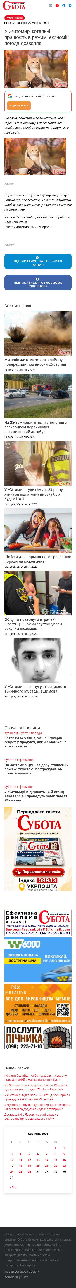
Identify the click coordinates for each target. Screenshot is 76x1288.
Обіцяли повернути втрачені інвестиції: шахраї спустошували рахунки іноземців (33, 624)
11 (20, 1160)
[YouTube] (57, 5)
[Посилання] (14, 5)
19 (29, 1166)
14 (46, 1160)
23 (64, 1166)
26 (29, 1172)
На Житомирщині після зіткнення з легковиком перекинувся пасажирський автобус (35, 427)
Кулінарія (11, 733)
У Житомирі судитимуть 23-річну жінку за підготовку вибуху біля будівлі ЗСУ (33, 494)
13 (38, 1160)
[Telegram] (70, 5)
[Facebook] (64, 5)
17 (11, 1166)
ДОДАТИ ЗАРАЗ (19, 105)
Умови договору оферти (21, 1271)
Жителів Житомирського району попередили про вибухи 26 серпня (35, 362)
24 (11, 1172)
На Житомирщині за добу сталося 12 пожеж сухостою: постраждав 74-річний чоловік (36, 769)
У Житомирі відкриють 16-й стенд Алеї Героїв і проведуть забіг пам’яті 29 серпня (36, 796)
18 (20, 1166)
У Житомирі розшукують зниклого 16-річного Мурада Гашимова (35, 689)
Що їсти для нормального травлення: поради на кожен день (37, 559)
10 (11, 1160)
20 (38, 1166)
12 (29, 1160)
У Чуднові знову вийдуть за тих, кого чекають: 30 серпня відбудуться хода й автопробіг (37, 1107)
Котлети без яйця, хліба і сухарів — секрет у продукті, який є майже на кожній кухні (35, 742)
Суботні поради (30, 733)
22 (55, 1166)
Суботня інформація (18, 760)
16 (64, 1160)
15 (55, 1160)
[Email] (50, 5)
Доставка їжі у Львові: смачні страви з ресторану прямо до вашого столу (31, 1116)
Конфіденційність (16, 1277)
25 (20, 1172)
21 (46, 1166)
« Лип (13, 1187)
